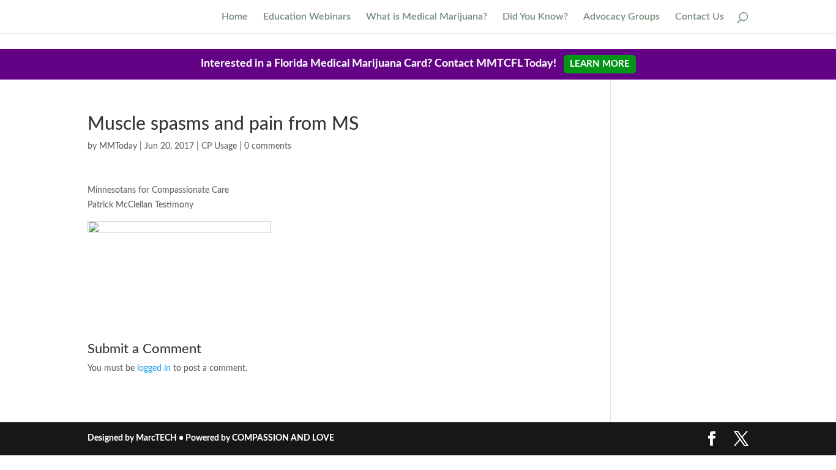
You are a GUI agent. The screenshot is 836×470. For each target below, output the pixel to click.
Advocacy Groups (621, 16)
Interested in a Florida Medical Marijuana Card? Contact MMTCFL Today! (415, 63)
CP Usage (219, 146)
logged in (154, 368)
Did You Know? (535, 16)
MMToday (118, 146)
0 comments (267, 146)
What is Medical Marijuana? (426, 16)
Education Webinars (307, 16)
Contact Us (699, 16)
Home (235, 16)
